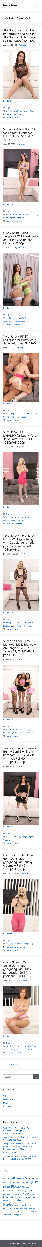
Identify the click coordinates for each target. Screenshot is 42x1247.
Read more (8, 101)
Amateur (21, 1178)
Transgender (17, 1215)
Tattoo (28, 1212)
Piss (31, 111)
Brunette (8, 1190)
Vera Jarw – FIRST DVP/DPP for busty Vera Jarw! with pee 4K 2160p (20, 340)
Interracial (21, 1205)
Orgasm (36, 1209)
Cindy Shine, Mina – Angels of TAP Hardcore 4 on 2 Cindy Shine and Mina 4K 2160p (21, 238)
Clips (8, 108)
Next (14, 1064)
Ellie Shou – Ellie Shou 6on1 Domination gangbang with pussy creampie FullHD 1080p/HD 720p (18, 862)
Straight (24, 1212)
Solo (19, 1212)
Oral (32, 1209)
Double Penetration (14, 111)
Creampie (7, 1194)
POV (9, 1212)
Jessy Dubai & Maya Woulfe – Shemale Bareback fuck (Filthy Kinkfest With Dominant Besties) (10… (20, 1146)
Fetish (15, 1201)
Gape (26, 111)
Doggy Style (18, 1197)
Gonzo (21, 1200)
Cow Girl (30, 1191)
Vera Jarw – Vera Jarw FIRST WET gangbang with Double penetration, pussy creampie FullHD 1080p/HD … (20, 542)
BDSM (12, 1182)
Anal (15, 318)
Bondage (26, 1187)
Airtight (9, 318)
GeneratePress (33, 1243)
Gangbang (7, 321)
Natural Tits (26, 1209)
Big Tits (33, 1182)
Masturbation (9, 1208)
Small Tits (14, 1212)
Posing (5, 1212)
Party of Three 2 (10, 1153)
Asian (33, 1178)
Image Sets (8, 1099)
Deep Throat (24, 414)
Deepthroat (8, 1197)
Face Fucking (32, 214)
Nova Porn (10, 5)
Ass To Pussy (12, 214)
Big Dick (25, 1182)
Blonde (6, 1186)
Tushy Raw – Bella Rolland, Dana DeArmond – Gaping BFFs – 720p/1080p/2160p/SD (17, 1131)
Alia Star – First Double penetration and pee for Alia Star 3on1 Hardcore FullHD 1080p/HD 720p (19, 35)
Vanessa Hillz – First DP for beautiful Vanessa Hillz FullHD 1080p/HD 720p (19, 135)
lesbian (29, 1205)
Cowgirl (24, 1191)
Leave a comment (14, 117)
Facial (5, 1201)
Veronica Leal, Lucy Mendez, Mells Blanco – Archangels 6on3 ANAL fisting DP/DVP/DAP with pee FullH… (20, 648)
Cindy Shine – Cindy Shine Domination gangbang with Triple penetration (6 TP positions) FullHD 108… (18, 969)
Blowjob (22, 214)
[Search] (36, 1077)
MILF (18, 1208)
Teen (33, 1211)
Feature (11, 1201)
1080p (9, 1178)
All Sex (14, 1178)
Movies (6, 1103)
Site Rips (7, 1107)
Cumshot (17, 1194)
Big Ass (14, 414)
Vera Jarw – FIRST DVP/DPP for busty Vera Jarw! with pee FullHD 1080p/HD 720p (19, 437)
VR (4, 1110)
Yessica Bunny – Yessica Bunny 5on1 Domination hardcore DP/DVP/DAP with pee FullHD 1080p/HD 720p (20, 755)
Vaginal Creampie (17, 114)
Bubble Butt (17, 1191)
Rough (6, 114)
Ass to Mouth (17, 944)
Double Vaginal (17, 517)
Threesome (7, 1215)
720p (4, 1178)
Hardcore (9, 1204)
